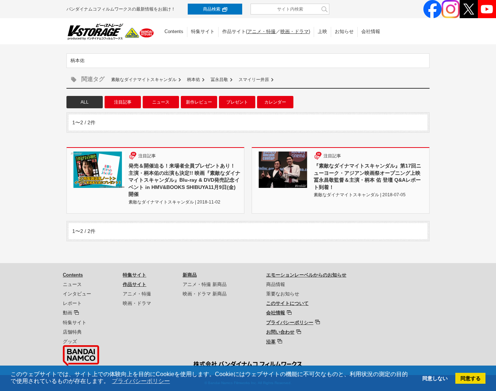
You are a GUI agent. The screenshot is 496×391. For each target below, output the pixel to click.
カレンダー (275, 102)
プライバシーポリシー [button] (141, 381)
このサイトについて (287, 303)
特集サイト (203, 31)
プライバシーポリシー (289, 322)
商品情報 (275, 284)
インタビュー (77, 294)
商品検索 (211, 9)
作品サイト (134, 284)
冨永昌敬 (219, 79)
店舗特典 (72, 332)
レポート (72, 303)
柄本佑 (193, 79)
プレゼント (237, 102)
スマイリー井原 (254, 79)
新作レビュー (199, 102)
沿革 (271, 341)
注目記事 (122, 102)
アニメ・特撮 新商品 (205, 284)
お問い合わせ (280, 332)
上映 (322, 31)
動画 (67, 312)
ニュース (161, 102)
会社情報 (370, 31)
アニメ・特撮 (261, 31)
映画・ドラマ (294, 31)
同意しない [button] (435, 378)
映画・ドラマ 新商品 (205, 294)
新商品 (190, 275)
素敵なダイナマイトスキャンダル (143, 79)
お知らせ (344, 31)
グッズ (70, 341)
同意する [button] (470, 378)
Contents (173, 31)
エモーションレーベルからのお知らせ (306, 275)
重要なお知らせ (282, 294)
